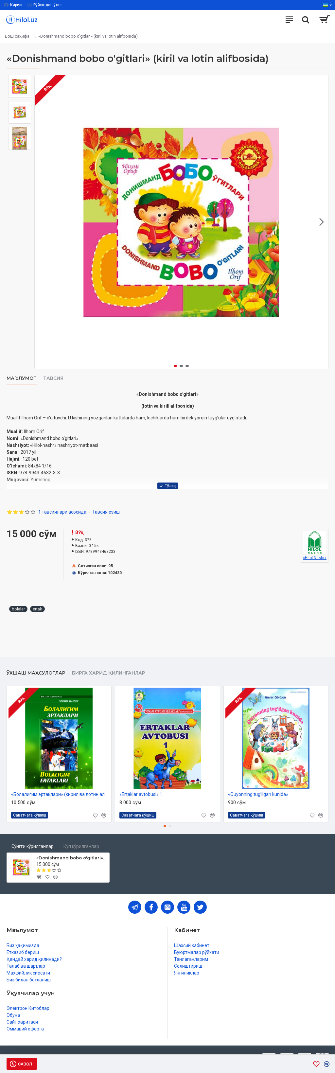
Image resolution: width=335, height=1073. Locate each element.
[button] (41, 222)
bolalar (18, 609)
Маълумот (22, 378)
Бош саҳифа (17, 36)
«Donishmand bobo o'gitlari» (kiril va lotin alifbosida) (71, 857)
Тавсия (53, 378)
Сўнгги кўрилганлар (32, 846)
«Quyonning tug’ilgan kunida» (258, 794)
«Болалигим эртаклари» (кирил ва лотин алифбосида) (60, 794)
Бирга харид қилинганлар (108, 673)
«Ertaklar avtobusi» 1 (140, 794)
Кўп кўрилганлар (81, 846)
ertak (37, 609)
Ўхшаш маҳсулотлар (36, 673)
